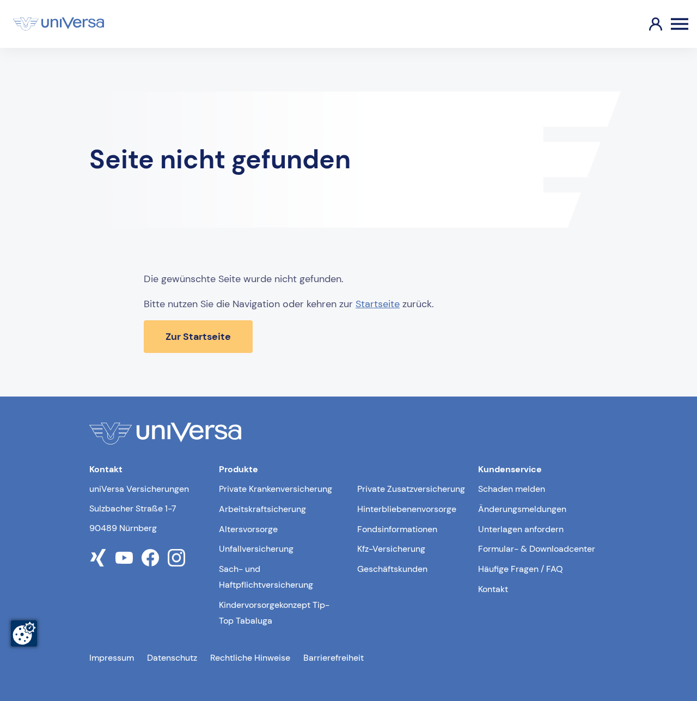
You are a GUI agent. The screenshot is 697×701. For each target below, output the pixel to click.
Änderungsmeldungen (522, 509)
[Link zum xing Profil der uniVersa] (98, 557)
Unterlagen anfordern (521, 529)
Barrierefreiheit (333, 657)
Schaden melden (511, 489)
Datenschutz (172, 657)
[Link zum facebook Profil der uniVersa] (150, 557)
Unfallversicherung (256, 548)
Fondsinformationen (397, 529)
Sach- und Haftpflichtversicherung (266, 576)
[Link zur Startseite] (58, 24)
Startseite (378, 303)
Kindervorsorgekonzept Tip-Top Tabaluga (274, 612)
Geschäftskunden (392, 569)
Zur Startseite (198, 336)
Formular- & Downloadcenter (536, 548)
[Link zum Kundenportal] (647, 24)
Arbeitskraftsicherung (262, 509)
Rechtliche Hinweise (250, 657)
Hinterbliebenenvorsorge (406, 509)
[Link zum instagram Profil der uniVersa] (176, 557)
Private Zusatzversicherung (411, 489)
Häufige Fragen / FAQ (520, 569)
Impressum (111, 657)
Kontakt (493, 589)
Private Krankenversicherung (275, 489)
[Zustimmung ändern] (24, 633)
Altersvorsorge (248, 529)
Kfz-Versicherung (391, 548)
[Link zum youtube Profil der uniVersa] (124, 557)
